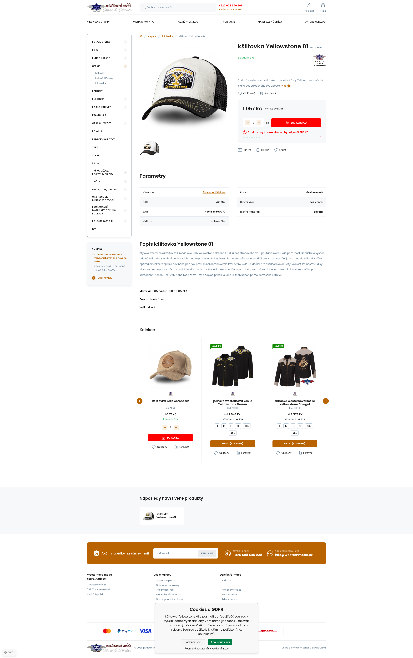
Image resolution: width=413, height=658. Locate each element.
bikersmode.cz (230, 599)
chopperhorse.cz (231, 589)
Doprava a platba (166, 580)
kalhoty (97, 91)
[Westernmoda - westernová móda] (141, 36)
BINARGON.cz (319, 647)
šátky (95, 163)
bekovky (100, 73)
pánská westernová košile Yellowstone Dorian (232, 402)
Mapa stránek (152, 647)
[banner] (109, 8)
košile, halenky (101, 107)
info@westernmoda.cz (231, 9)
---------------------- (236, 585)
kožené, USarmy (104, 78)
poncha (97, 131)
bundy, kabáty (101, 58)
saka (95, 147)
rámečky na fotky (103, 139)
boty (95, 50)
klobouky (98, 99)
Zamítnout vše (193, 642)
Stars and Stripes (214, 192)
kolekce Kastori (102, 221)
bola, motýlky (101, 42)
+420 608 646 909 (230, 5)
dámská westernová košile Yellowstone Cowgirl (295, 402)
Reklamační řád (165, 589)
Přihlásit (207, 553)
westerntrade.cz (231, 594)
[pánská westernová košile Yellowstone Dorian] (232, 366)
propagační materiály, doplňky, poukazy (104, 210)
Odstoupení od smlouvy (169, 599)
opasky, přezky (101, 123)
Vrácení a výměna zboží (169, 594)
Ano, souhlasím (220, 642)
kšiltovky (167, 36)
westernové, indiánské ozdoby (103, 198)
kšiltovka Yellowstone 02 (170, 401)
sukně (95, 155)
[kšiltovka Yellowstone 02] (170, 366)
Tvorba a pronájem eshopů (295, 647)
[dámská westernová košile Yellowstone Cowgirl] (294, 366)
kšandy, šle (99, 115)
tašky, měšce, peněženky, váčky (102, 172)
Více (283, 85)
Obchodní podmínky (167, 585)
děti (94, 229)
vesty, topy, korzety (105, 189)
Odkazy (226, 580)
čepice (152, 36)
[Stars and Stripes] (319, 61)
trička (96, 181)
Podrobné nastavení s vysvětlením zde (207, 648)
